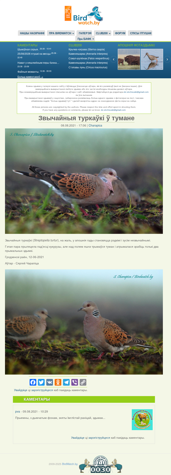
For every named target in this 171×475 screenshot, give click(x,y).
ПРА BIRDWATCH (60, 33)
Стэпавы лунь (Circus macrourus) (88, 67)
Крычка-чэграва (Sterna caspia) (87, 49)
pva (17, 411)
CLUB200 (102, 33)
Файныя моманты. (28, 71)
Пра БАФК (85, 39)
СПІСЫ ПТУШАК (141, 33)
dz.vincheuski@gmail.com (136, 92)
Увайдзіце (20, 390)
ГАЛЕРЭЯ (85, 33)
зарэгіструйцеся (42, 390)
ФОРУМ (120, 33)
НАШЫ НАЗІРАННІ (32, 33)
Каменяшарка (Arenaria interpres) (88, 53)
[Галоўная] (85, 15)
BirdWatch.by (69, 464)
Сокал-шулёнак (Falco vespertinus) (89, 58)
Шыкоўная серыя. (28, 49)
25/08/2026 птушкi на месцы (34, 53)
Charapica (95, 125)
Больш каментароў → (30, 76)
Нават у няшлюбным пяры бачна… (38, 62)
